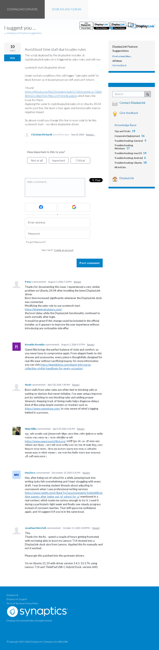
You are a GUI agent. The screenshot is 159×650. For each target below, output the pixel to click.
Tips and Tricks (122, 131)
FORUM (66, 9)
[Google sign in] (74, 207)
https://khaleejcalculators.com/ (43, 309)
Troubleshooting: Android (128, 157)
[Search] (147, 94)
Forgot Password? (36, 242)
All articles (120, 167)
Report (77, 281)
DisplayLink (126, 178)
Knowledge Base (125, 125)
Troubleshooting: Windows (123, 147)
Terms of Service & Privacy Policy (22, 603)
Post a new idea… (122, 56)
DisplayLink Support (16, 599)
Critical (83, 161)
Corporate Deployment (127, 135)
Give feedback (128, 113)
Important (60, 161)
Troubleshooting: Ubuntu (128, 162)
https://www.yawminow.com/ (42, 408)
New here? (57, 250)
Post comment (90, 263)
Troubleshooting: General (128, 140)
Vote (12, 58)
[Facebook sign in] (41, 207)
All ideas (117, 60)
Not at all (39, 161)
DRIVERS (22, 9)
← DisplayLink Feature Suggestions (23, 33)
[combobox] (129, 94)
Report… (90, 134)
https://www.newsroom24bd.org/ (45, 441)
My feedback (119, 65)
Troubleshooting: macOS (128, 153)
